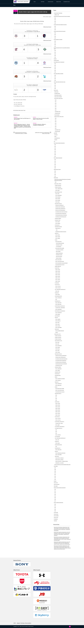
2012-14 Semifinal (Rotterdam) (59, 330)
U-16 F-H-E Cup (57, 284)
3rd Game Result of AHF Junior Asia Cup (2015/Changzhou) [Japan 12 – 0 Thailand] (21, 133)
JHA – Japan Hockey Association (22, 626)
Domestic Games (50, 1)
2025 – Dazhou (57, 294)
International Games (58, 375)
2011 (55, 19)
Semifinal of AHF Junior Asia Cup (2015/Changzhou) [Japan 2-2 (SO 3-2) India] (42, 133)
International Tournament (58, 226)
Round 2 (56, 332)
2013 (55, 29)
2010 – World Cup (57, 320)
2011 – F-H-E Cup (58, 418)
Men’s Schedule (58, 251)
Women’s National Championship (58, 502)
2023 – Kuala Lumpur (58, 302)
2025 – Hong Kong (58, 380)
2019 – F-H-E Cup (58, 287)
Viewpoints (55, 520)
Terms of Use (56, 482)
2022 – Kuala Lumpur (58, 449)
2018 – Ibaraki (57, 190)
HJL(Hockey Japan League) (18, 110)
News (24, 110)
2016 (55, 154)
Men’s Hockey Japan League (58, 98)
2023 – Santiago (57, 314)
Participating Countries (59, 244)
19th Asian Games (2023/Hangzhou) (60, 357)
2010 (55, 50)
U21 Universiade (57, 315)
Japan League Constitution (58, 96)
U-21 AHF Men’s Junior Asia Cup (59, 421)
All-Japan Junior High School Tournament (59, 31)
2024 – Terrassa (57, 236)
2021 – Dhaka (57, 350)
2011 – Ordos (57, 193)
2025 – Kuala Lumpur (58, 385)
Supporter (55, 139)
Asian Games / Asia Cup (58, 203)
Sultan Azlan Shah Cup (58, 393)
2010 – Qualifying (57, 319)
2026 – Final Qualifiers (58, 327)
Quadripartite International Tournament (60, 231)
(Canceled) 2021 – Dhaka (59, 423)
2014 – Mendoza (57, 223)
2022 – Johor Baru (58, 434)
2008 (55, 469)
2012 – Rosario (57, 221)
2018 (56, 431)
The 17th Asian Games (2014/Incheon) (60, 213)
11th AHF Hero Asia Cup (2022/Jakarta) (60, 355)
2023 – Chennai (57, 352)
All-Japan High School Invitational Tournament (60, 24)
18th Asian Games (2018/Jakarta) (60, 206)
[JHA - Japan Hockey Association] (22, 3)
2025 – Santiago (57, 238)
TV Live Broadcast (58, 246)
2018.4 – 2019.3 (57, 281)
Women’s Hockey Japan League (58, 116)
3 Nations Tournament (58, 185)
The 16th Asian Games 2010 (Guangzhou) (61, 211)
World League (57, 456)
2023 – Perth (57, 439)
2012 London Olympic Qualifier (59, 248)
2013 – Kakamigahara (58, 195)
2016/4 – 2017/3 (57, 411)
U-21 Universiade (57, 436)
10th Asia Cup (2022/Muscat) (59, 205)
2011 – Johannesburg (58, 368)
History (55, 136)
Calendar (55, 58)
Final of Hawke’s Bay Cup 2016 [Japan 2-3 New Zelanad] (22, 119)
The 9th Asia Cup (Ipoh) (58, 365)
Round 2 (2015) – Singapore (59, 459)
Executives (56, 134)
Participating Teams (57, 111)
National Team (58, 1)
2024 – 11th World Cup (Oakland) (60, 378)
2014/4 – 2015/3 (57, 274)
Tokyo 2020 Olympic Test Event (59, 264)
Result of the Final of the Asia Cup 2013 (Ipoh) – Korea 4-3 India (41, 119)
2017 (55, 156)
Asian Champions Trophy (58, 340)
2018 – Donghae (57, 198)
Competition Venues (66, 1)
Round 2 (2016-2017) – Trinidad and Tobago (61, 461)
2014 (55, 70)
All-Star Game (56, 91)
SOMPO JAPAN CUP (58, 266)
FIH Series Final (57, 373)
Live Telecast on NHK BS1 (59, 249)
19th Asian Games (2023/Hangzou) (60, 208)
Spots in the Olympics (59, 256)
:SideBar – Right (56, 14)
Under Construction (56, 484)
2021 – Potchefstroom (58, 312)
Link (54, 141)
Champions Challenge (58, 218)
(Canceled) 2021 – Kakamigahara (60, 307)
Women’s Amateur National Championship (59, 487)
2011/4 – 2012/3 (57, 269)
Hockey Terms (56, 517)
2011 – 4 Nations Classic (58, 188)
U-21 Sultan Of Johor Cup (58, 428)
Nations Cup (56, 233)
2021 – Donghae (57, 200)
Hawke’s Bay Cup (57, 228)
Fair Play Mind (56, 512)
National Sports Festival (57, 169)
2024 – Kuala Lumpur (58, 304)
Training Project (57, 401)
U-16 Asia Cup (57, 282)
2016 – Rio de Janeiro (58, 259)
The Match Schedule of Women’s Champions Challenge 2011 (39, 125)
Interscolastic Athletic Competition (58, 73)
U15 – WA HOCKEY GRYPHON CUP (60, 289)
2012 (55, 21)
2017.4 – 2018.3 (57, 279)
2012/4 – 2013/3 (57, 271)
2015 (55, 108)
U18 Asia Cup (57, 292)
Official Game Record (47, 26)
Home (35, 1)
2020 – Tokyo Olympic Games (59, 261)
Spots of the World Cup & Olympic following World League (62, 464)
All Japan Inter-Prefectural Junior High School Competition (62, 16)
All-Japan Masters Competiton (58, 39)
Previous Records (57, 113)
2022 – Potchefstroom (58, 383)
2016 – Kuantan (57, 347)
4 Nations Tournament (58, 337)
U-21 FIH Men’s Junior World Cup (59, 426)
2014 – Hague (57, 322)
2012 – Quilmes (57, 370)
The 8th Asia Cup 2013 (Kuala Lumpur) (60, 216)
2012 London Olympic (58, 241)
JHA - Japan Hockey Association (22, 623)
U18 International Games (58, 444)
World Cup (56, 317)
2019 (56, 398)
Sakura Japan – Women (57, 183)
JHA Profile (42, 1)
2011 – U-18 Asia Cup (58, 297)
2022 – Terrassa (57, 325)
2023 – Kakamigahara (58, 309)
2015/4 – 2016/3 (57, 276)
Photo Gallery (56, 466)
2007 (55, 467)
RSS (70, 626)
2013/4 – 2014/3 (57, 406)
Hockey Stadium (56, 515)
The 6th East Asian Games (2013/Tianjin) (61, 363)
